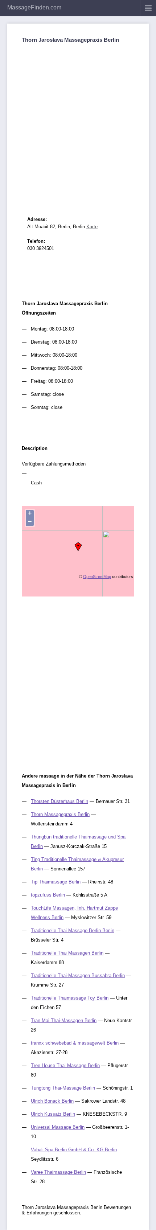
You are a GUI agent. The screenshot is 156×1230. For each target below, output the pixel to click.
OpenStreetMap (97, 576)
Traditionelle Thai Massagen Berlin (67, 953)
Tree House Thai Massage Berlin (65, 1065)
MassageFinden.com (34, 7)
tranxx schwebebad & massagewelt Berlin (75, 1043)
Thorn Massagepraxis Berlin (60, 814)
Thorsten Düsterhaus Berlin (59, 801)
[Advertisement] (78, 123)
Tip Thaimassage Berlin (56, 882)
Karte (92, 226)
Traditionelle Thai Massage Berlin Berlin (72, 930)
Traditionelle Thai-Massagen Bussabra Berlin (78, 975)
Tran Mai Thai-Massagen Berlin (64, 1020)
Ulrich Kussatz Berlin (53, 1114)
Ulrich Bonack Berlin (52, 1101)
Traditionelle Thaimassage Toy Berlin (69, 998)
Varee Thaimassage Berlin (58, 1172)
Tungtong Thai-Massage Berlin (63, 1088)
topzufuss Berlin (48, 895)
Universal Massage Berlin (58, 1127)
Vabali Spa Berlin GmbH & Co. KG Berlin (74, 1149)
